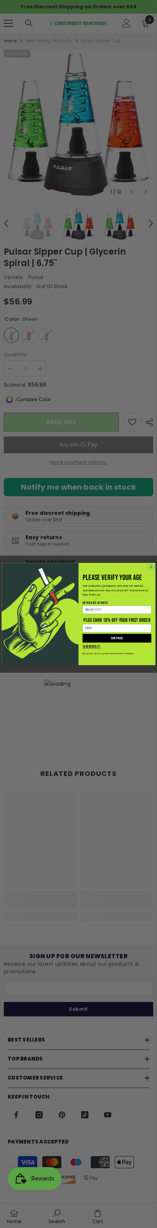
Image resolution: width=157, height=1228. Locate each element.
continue (117, 638)
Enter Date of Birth (95, 603)
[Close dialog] (151, 567)
